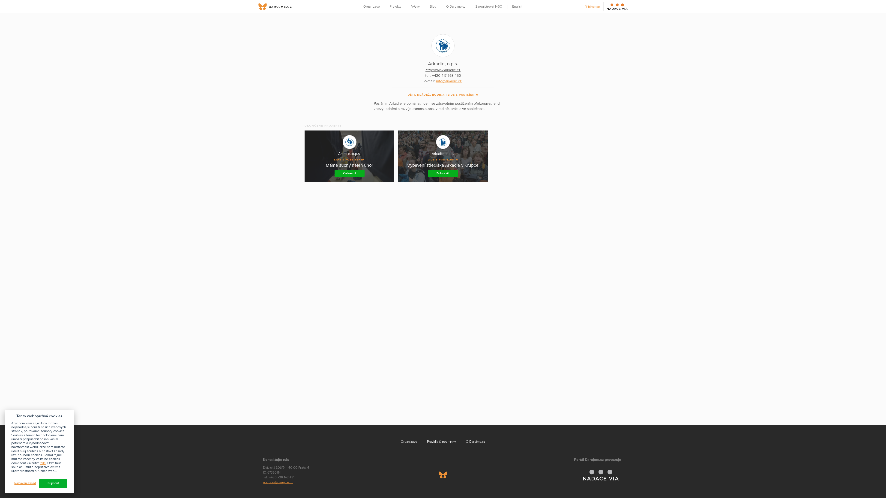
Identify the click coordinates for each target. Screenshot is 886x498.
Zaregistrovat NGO (489, 7)
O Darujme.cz (456, 7)
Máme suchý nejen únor (349, 165)
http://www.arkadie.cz (443, 70)
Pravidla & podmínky (441, 442)
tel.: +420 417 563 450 (443, 75)
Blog (433, 7)
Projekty (395, 7)
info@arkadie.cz (449, 81)
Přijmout (53, 483)
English (517, 7)
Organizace (371, 7)
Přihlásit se (592, 7)
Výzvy (415, 7)
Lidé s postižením (463, 94)
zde (43, 463)
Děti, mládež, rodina (426, 94)
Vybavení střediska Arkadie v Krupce (443, 165)
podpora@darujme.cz (278, 482)
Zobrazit (349, 173)
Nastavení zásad (25, 483)
